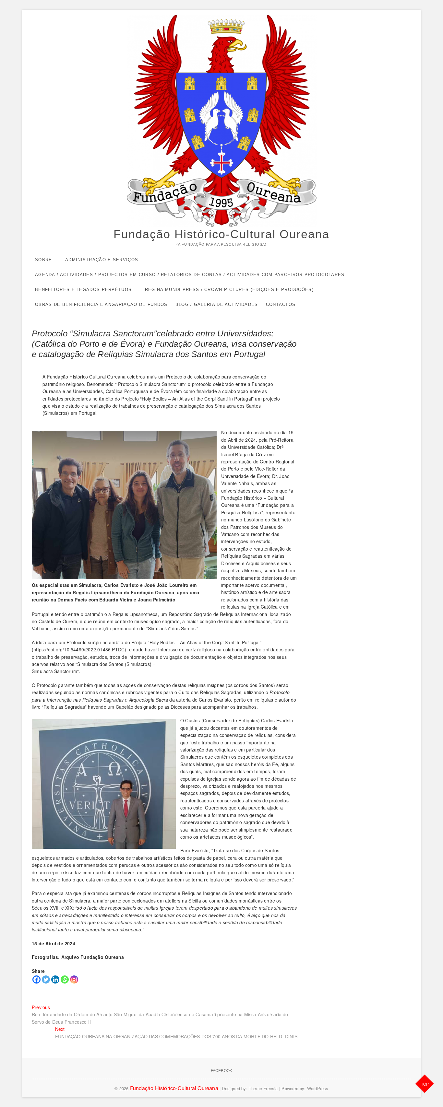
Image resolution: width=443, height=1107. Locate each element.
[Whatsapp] (65, 979)
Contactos (281, 304)
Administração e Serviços (101, 259)
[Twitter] (46, 979)
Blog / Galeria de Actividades (216, 304)
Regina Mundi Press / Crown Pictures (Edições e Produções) (229, 289)
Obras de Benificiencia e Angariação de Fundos (101, 304)
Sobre (43, 259)
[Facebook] (36, 979)
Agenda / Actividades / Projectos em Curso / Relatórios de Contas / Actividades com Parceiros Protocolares (190, 274)
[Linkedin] (55, 979)
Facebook (222, 1070)
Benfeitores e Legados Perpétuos (83, 289)
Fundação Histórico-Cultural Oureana (221, 234)
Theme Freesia (263, 1088)
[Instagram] (74, 979)
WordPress (318, 1088)
